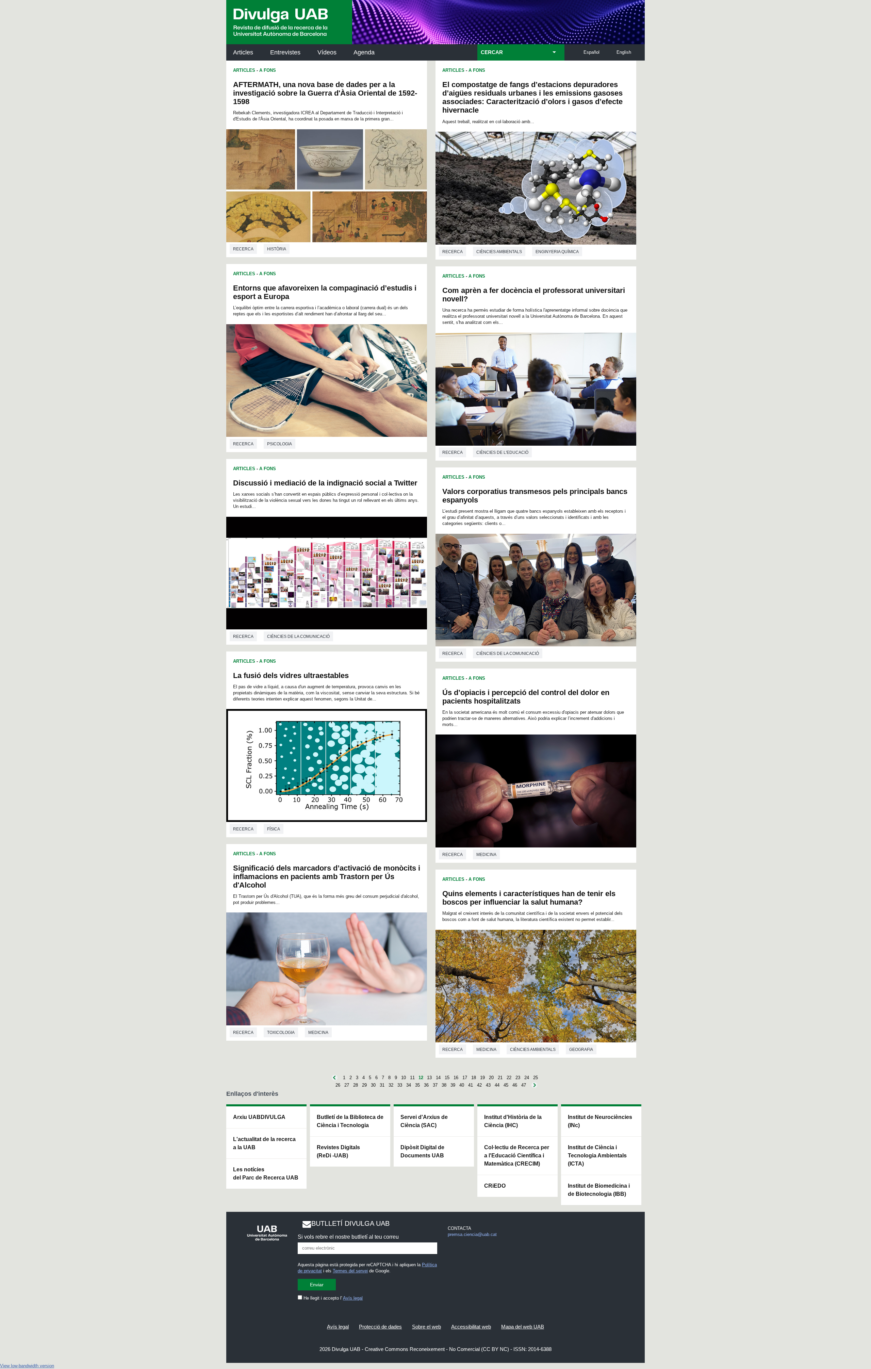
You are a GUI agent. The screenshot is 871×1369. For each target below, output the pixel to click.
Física (273, 829)
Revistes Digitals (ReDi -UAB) (338, 1151)
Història (276, 249)
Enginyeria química (557, 251)
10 (403, 1077)
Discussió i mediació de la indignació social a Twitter (325, 483)
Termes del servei (350, 1270)
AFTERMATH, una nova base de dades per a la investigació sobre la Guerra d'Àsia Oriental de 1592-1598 (325, 93)
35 (417, 1085)
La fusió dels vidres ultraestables (291, 675)
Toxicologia (281, 1032)
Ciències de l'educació (502, 452)
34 (408, 1085)
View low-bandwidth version (27, 1365)
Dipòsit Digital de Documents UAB (422, 1151)
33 (399, 1085)
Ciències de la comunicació (298, 636)
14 (438, 1077)
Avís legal (353, 1298)
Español (591, 52)
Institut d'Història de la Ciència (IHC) (513, 1121)
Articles (243, 52)
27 (346, 1085)
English (624, 52)
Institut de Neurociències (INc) (600, 1121)
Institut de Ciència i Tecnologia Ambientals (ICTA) (597, 1155)
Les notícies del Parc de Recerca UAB (265, 1174)
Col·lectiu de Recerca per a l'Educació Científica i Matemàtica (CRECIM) (516, 1155)
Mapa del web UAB (522, 1327)
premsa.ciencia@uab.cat (472, 1234)
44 (497, 1085)
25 (535, 1077)
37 (435, 1085)
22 (509, 1077)
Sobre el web (426, 1327)
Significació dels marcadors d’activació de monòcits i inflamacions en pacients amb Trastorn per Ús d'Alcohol (326, 876)
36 (426, 1085)
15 (447, 1077)
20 (491, 1077)
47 (523, 1085)
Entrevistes (285, 52)
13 (429, 1077)
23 (517, 1077)
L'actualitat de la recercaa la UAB (264, 1143)
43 (488, 1085)
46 (514, 1085)
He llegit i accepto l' (332, 1298)
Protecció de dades (380, 1327)
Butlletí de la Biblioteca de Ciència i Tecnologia (350, 1121)
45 (506, 1085)
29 (364, 1085)
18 (473, 1077)
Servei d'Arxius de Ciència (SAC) (424, 1121)
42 (479, 1085)
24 (526, 1077)
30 (373, 1085)
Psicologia (279, 444)
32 (391, 1085)
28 (355, 1085)
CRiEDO (495, 1186)
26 (337, 1085)
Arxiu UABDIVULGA (259, 1117)
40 (461, 1085)
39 (452, 1085)
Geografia (581, 1049)
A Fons (267, 70)
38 (444, 1085)
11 (412, 1077)
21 (500, 1077)
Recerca (243, 249)
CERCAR (492, 52)
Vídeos (326, 52)
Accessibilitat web (471, 1327)
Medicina (318, 1032)
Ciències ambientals (499, 251)
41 (470, 1085)
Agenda (364, 52)
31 (382, 1085)
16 (456, 1077)
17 (464, 1077)
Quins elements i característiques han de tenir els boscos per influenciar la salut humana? (528, 897)
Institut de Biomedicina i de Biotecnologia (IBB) (599, 1190)
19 (482, 1077)
